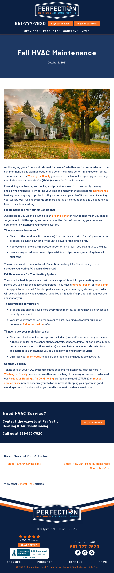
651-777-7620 (31, 433)
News (85, 31)
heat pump (101, 284)
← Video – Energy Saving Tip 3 (22, 463)
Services (31, 31)
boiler (86, 284)
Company (70, 31)
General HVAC (26, 483)
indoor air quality (33, 324)
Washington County (39, 176)
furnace (76, 284)
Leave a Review (29, 545)
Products (51, 31)
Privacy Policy (53, 566)
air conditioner (60, 215)
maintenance (100, 190)
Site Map (93, 566)
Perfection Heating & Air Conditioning (31, 378)
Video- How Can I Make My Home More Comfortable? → (87, 466)
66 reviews (33, 540)
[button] (40, 31)
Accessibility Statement (75, 566)
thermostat (34, 356)
